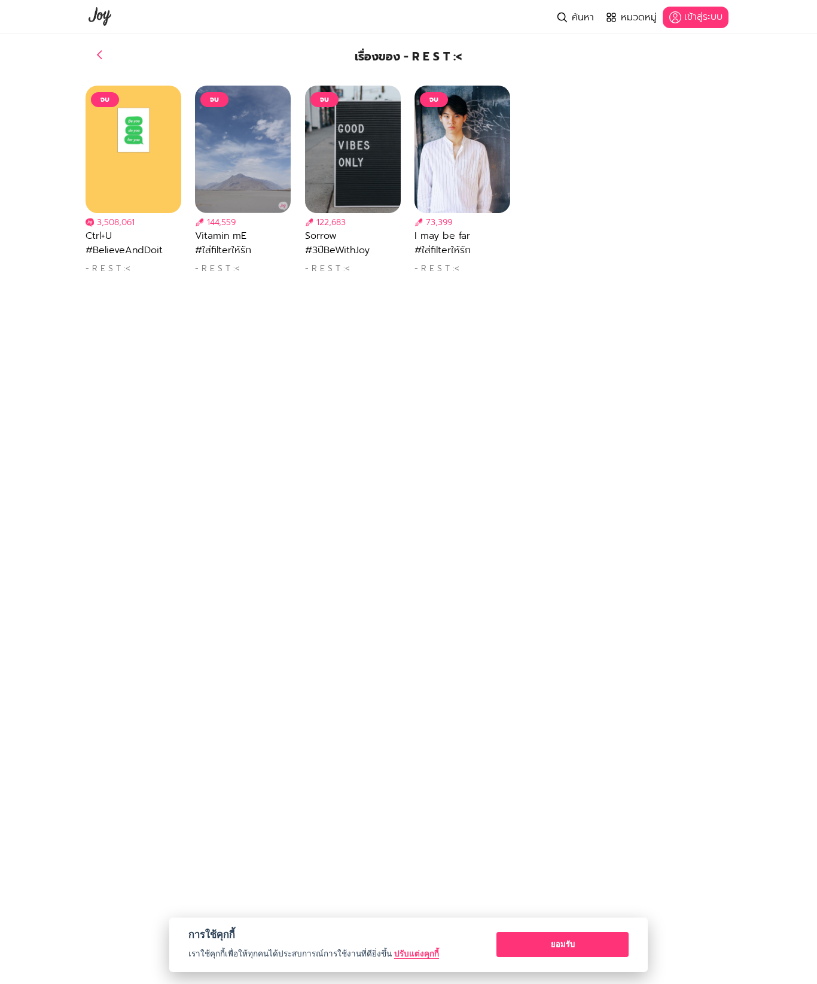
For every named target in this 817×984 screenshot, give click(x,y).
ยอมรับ (563, 944)
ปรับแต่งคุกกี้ (416, 953)
